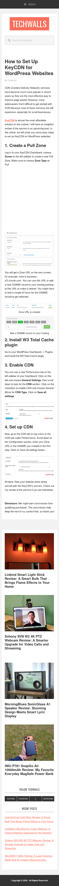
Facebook (23, 799)
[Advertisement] (29, 200)
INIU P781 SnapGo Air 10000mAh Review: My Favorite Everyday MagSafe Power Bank (29, 769)
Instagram (48, 799)
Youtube (11, 799)
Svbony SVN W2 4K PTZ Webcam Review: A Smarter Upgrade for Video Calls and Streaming (27, 642)
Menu (32, 4)
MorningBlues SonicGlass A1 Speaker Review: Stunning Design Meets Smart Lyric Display (27, 710)
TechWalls (29, 24)
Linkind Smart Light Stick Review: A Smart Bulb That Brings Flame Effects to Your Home (27, 580)
